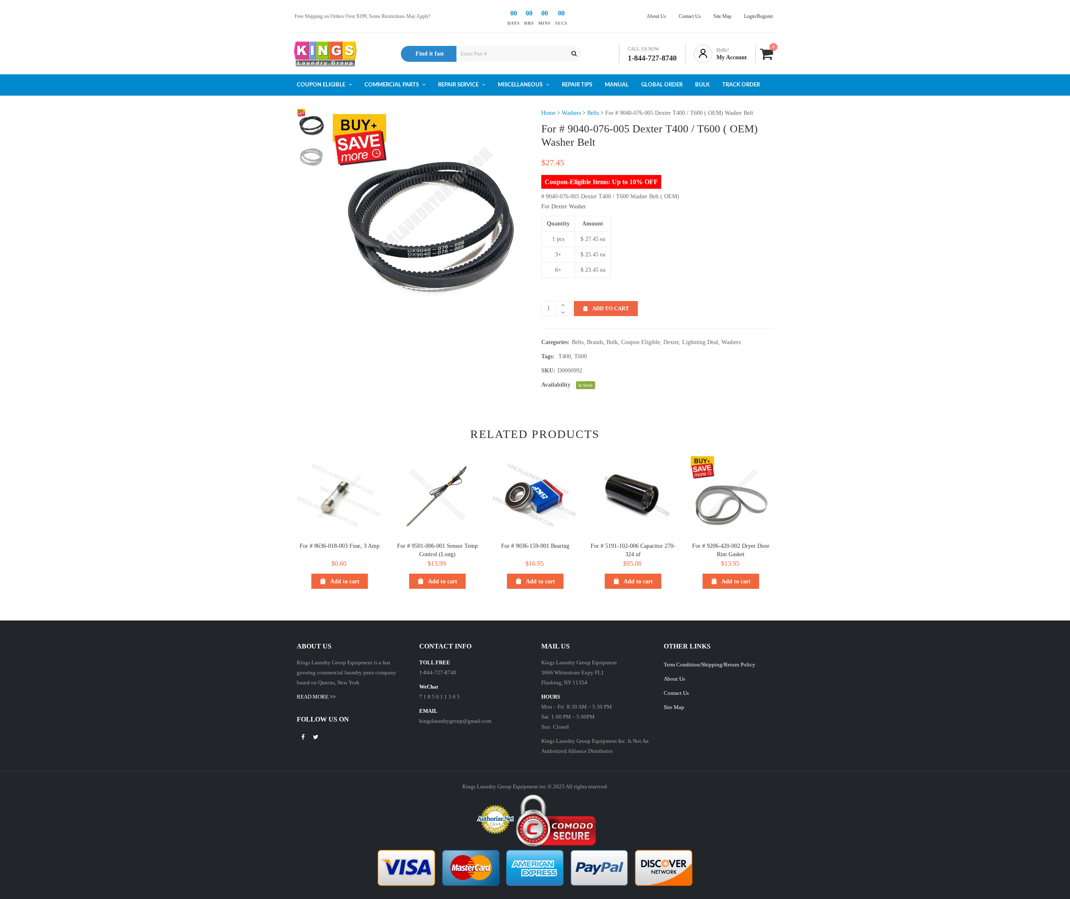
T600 (580, 356)
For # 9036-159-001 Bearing (535, 546)
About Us (674, 679)
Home (548, 113)
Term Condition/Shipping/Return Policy (709, 664)
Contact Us (676, 693)
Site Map (674, 707)
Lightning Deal (700, 342)
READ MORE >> (316, 697)
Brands (595, 342)
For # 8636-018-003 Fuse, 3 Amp (340, 546)
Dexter (671, 342)
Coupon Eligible (640, 342)
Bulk (612, 342)
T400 (564, 356)
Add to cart (610, 308)
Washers (571, 113)
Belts (593, 113)
